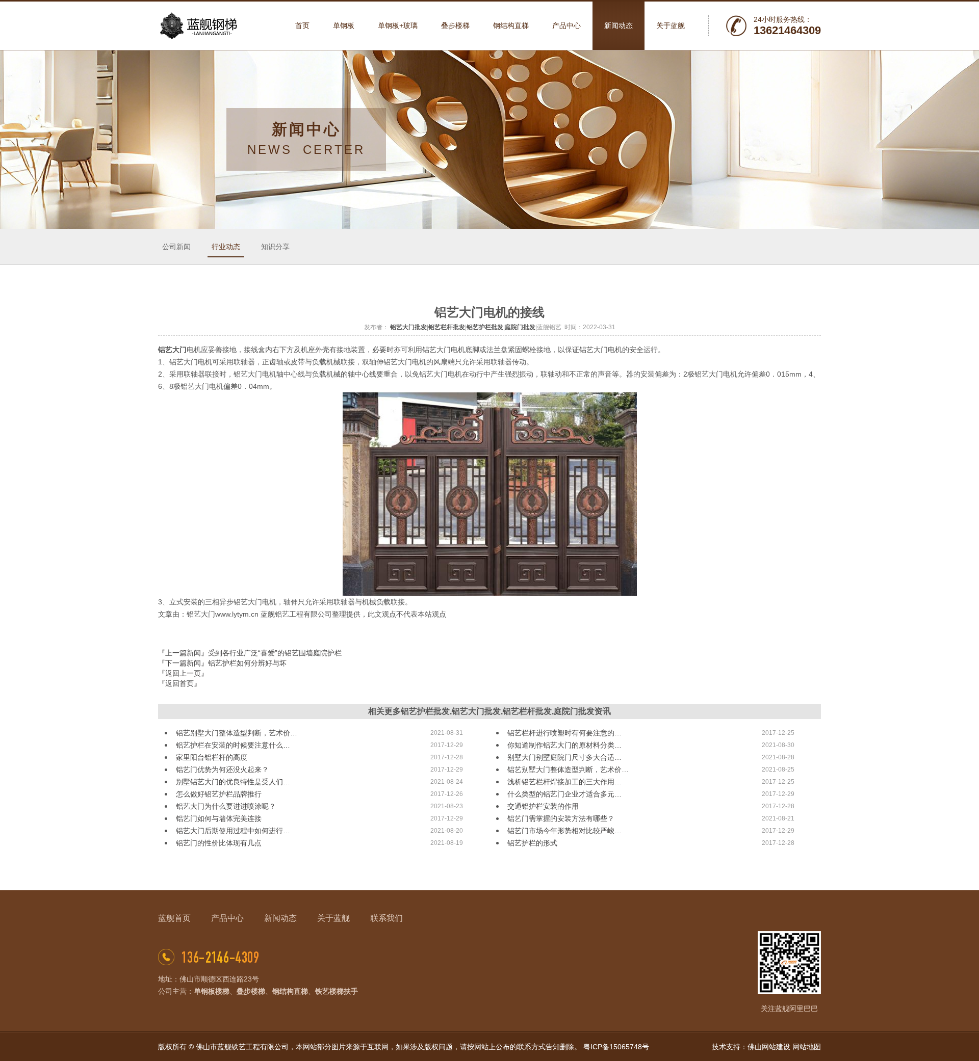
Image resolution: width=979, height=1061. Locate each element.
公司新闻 (176, 247)
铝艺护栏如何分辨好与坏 (247, 663)
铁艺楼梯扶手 (336, 991)
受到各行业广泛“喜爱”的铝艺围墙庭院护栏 (275, 653)
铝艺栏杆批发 (446, 327)
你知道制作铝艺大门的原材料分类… (564, 745)
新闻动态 (280, 918)
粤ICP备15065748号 (616, 1047)
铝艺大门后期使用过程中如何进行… (233, 831)
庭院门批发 (520, 327)
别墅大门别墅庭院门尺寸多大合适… (564, 757)
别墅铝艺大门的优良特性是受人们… (233, 782)
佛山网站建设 (769, 1047)
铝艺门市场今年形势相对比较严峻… (564, 831)
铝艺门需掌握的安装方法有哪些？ (560, 818)
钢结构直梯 (290, 991)
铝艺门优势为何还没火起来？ (222, 769)
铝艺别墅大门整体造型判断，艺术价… (236, 733)
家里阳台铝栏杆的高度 (211, 757)
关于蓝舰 (333, 918)
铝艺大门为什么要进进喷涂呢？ (226, 806)
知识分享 (275, 247)
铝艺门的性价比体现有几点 (219, 843)
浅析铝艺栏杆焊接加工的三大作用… (564, 782)
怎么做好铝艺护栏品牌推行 (219, 794)
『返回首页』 (179, 683)
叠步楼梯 (251, 991)
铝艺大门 (172, 350)
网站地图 (806, 1047)
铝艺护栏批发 (485, 327)
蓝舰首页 (174, 918)
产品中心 (227, 918)
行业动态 (226, 247)
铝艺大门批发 (408, 327)
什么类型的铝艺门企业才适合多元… (564, 794)
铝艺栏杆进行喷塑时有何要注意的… (564, 733)
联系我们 (386, 918)
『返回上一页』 (183, 673)
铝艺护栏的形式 (532, 843)
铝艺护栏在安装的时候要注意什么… (233, 745)
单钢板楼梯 (211, 991)
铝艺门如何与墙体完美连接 (219, 818)
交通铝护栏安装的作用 (543, 806)
